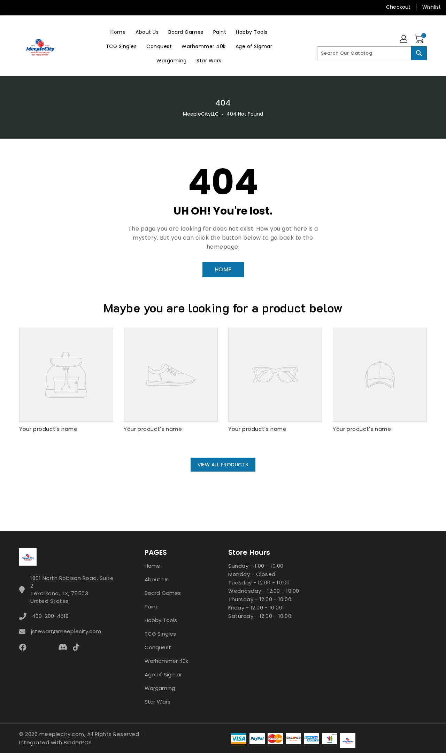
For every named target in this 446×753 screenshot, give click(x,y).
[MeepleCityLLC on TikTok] (104, 7)
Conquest (158, 647)
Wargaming (160, 688)
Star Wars (157, 701)
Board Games (163, 593)
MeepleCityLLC (201, 113)
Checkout (398, 6)
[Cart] (420, 39)
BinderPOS (78, 742)
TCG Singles (160, 633)
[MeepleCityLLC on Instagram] (51, 7)
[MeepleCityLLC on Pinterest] (37, 7)
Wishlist (431, 6)
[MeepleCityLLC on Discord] (91, 7)
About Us (157, 579)
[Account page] (404, 39)
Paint (151, 606)
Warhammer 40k (166, 661)
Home (152, 565)
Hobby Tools (161, 620)
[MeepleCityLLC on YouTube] (77, 7)
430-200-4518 (50, 616)
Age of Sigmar (163, 674)
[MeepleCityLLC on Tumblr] (64, 7)
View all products (223, 464)
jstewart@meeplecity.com (66, 631)
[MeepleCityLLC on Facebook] (11, 7)
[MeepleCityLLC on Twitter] (24, 7)
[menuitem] (118, 32)
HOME (223, 269)
